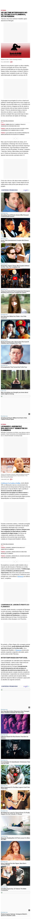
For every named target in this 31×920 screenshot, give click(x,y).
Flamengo (20, 576)
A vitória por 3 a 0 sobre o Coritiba (10, 483)
